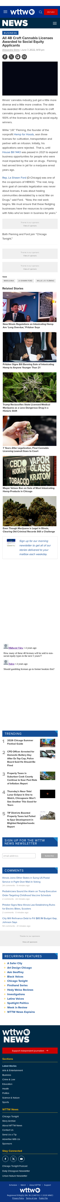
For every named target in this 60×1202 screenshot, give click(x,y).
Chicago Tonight (17, 981)
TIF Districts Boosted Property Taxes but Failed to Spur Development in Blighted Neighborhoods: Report (21, 819)
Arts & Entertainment (12, 1070)
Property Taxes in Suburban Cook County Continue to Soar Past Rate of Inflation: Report (22, 778)
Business (10, 33)
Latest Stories (9, 1066)
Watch (23, 1185)
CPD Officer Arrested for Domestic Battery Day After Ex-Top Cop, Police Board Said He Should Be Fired (21, 758)
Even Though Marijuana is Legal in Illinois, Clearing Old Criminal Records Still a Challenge (29, 530)
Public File (43, 1198)
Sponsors (7, 1143)
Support (47, 1185)
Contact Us (7, 1130)
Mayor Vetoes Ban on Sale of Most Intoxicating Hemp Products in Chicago (28, 489)
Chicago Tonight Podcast (14, 1166)
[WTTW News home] (15, 23)
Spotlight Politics (18, 1003)
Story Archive (9, 1120)
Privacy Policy (18, 1198)
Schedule (13, 1185)
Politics (5, 1093)
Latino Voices (15, 999)
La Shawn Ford (25, 280)
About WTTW (35, 1185)
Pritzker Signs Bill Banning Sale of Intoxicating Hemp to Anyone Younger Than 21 (28, 366)
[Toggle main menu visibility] (5, 11)
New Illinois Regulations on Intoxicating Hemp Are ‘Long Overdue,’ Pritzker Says (28, 325)
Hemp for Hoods (24, 134)
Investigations (16, 994)
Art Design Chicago (19, 968)
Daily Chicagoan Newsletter (16, 1171)
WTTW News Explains (21, 1012)
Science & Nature (11, 1097)
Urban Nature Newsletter (14, 1175)
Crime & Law (8, 1079)
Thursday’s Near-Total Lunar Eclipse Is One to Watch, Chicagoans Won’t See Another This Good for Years (22, 798)
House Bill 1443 (11, 152)
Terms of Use (31, 1198)
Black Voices (15, 977)
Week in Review (17, 1007)
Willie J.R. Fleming (45, 280)
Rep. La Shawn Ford (14, 178)
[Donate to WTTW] (30, 1190)
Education (7, 1084)
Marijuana (9, 280)
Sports (5, 1102)
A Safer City (14, 963)
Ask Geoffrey (15, 972)
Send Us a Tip (9, 1134)
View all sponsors (30, 226)
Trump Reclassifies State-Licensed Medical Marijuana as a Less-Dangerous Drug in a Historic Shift (26, 408)
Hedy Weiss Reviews (20, 990)
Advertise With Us (11, 1139)
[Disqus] (30, 601)
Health (5, 1088)
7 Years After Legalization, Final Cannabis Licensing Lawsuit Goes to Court (26, 449)
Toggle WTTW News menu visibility (56, 23)
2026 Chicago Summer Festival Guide (20, 742)
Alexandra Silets (11, 49)
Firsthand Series (17, 985)
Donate (51, 11)
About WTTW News (12, 1125)
